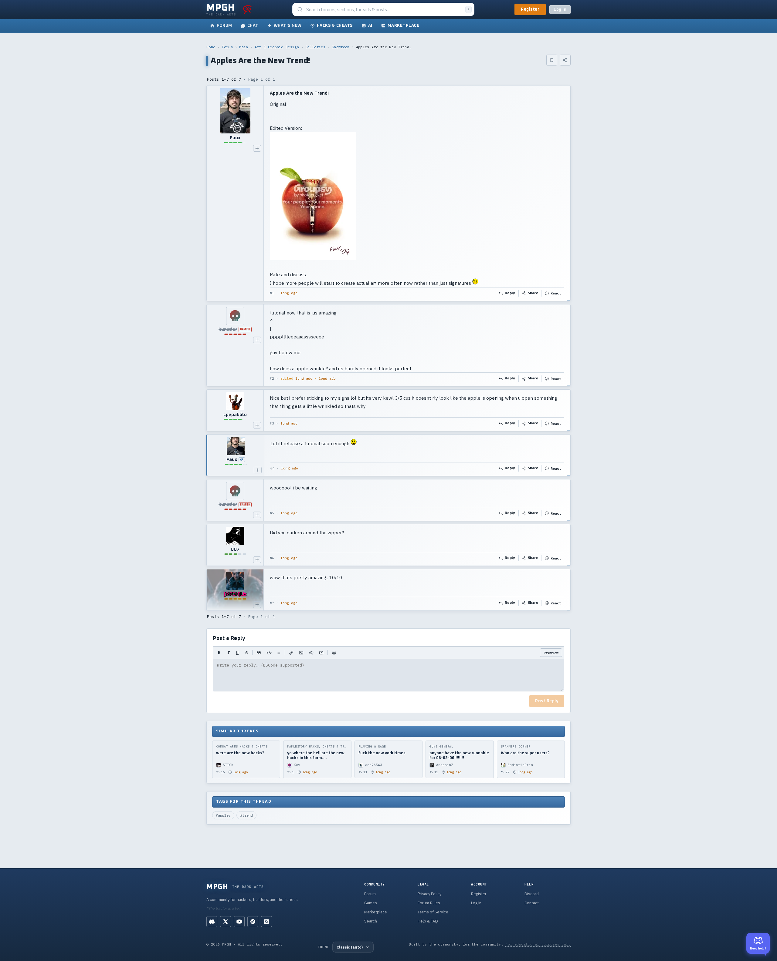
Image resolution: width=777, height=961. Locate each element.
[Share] (565, 60)
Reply (510, 293)
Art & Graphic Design (277, 47)
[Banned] (235, 316)
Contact (531, 903)
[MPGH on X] (225, 921)
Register (530, 9)
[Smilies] (334, 652)
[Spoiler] (311, 652)
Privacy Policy (429, 893)
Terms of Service (433, 912)
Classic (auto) (350, 947)
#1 (272, 293)
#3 (272, 423)
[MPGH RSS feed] (266, 921)
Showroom (340, 47)
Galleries (315, 47)
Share (533, 293)
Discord (531, 893)
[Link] (291, 652)
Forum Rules (429, 903)
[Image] (301, 652)
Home (210, 47)
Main (243, 47)
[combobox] (384, 9)
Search (370, 921)
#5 (272, 513)
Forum (227, 47)
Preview (551, 652)
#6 (272, 558)
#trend (246, 815)
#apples (223, 815)
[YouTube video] (321, 652)
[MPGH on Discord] (211, 921)
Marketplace (375, 912)
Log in (560, 10)
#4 (272, 468)
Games (370, 903)
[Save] (551, 60)
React (556, 293)
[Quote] (258, 652)
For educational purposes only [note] (538, 944)
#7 (272, 603)
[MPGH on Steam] (252, 921)
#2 (272, 378)
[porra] (247, 9)
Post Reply (546, 701)
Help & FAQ (428, 921)
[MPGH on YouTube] (239, 921)
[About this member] (257, 148)
